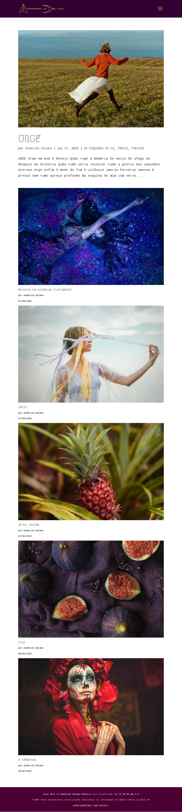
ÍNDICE (123, 148)
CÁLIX (22, 407)
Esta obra (49, 794)
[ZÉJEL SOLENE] (91, 472)
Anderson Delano (38, 148)
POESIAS (138, 148)
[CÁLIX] (91, 355)
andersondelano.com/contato (90, 805)
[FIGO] (91, 590)
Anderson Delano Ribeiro (76, 794)
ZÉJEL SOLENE (29, 525)
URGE (29, 139)
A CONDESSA (27, 760)
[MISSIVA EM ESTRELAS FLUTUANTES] (91, 237)
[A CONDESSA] (91, 707)
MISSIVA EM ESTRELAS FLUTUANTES (44, 290)
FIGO (21, 642)
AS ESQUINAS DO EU (99, 148)
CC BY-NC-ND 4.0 (129, 794)
